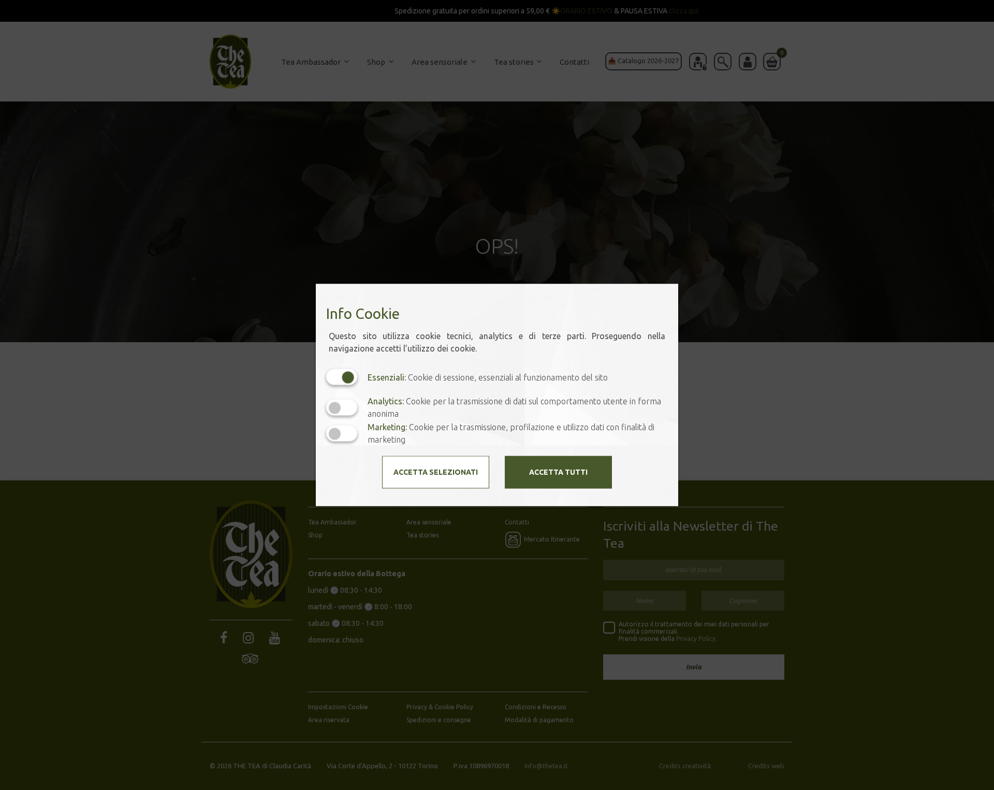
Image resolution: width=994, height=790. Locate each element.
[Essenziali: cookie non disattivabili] (341, 377)
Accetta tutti (558, 472)
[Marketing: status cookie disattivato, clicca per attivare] (341, 433)
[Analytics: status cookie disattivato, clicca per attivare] (341, 407)
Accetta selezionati (435, 472)
